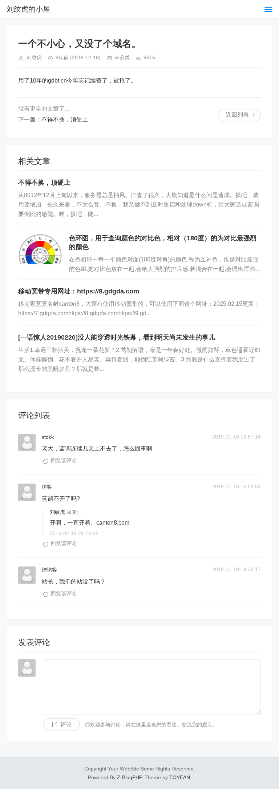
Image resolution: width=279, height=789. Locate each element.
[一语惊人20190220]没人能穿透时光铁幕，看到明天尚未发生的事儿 (116, 337)
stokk (48, 437)
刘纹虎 (57, 512)
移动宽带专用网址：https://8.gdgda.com (78, 291)
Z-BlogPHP (129, 777)
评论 (66, 724)
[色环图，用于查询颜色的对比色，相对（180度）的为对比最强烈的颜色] (40, 249)
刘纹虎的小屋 (28, 9)
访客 (47, 487)
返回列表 (237, 115)
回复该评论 (63, 460)
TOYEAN (179, 777)
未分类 (122, 57)
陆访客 (49, 570)
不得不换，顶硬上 (64, 119)
